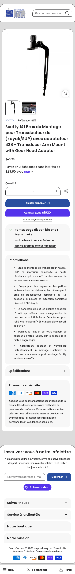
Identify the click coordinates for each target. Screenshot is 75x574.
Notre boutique (19, 526)
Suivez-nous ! (18, 503)
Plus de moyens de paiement (37, 219)
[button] (65, 569)
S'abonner (57, 476)
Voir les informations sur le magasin (35, 245)
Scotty (9, 120)
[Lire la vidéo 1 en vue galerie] (29, 108)
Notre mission (18, 538)
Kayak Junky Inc (43, 548)
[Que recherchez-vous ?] (66, 13)
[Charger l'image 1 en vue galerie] (12, 108)
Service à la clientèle (23, 514)
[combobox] (52, 13)
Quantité (10, 183)
